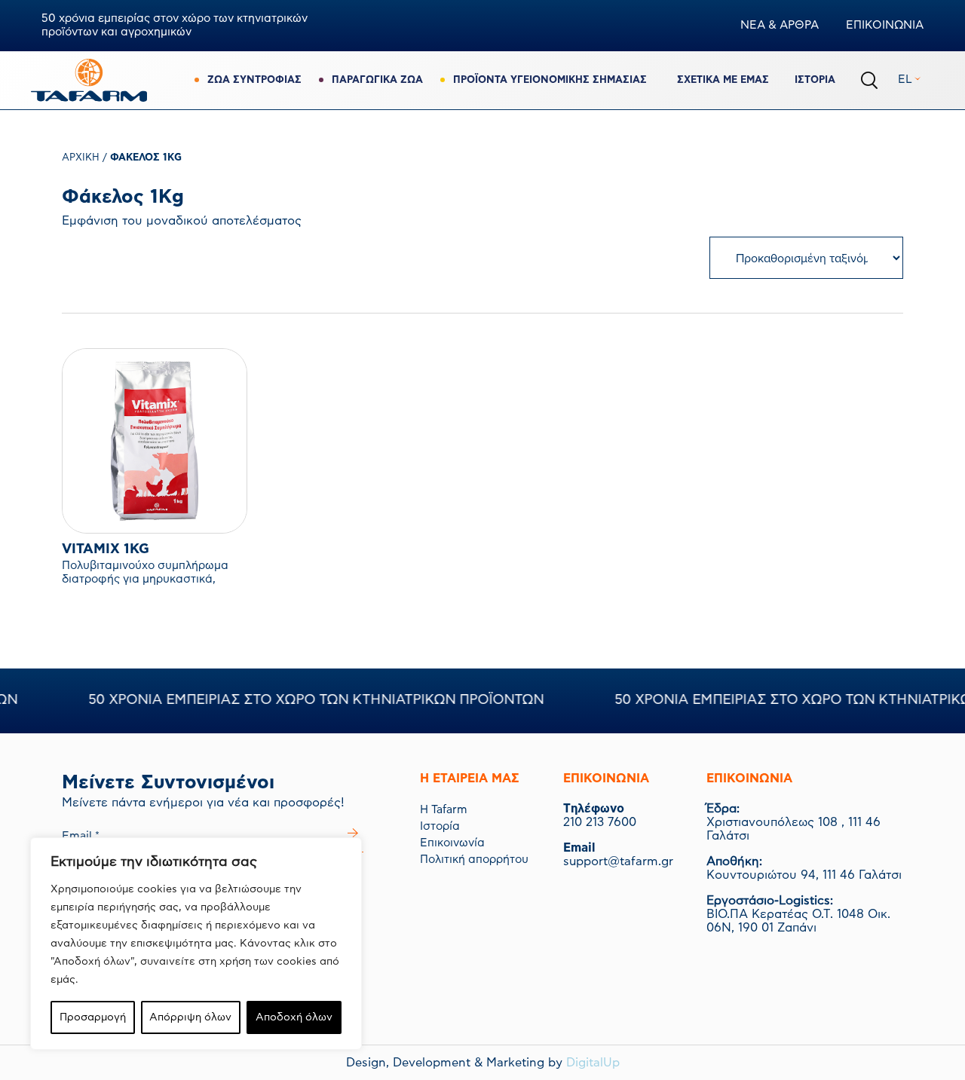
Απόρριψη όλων (190, 1017)
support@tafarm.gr (618, 861)
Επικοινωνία (452, 843)
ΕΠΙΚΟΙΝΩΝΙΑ (885, 25)
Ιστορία (815, 80)
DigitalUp (593, 1063)
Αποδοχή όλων (294, 1017)
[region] (196, 943)
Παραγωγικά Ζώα (377, 80)
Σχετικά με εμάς (723, 80)
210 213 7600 (599, 822)
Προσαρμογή (93, 1017)
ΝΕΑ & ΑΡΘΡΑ (779, 25)
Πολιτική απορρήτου (474, 859)
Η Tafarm (443, 809)
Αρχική (81, 158)
